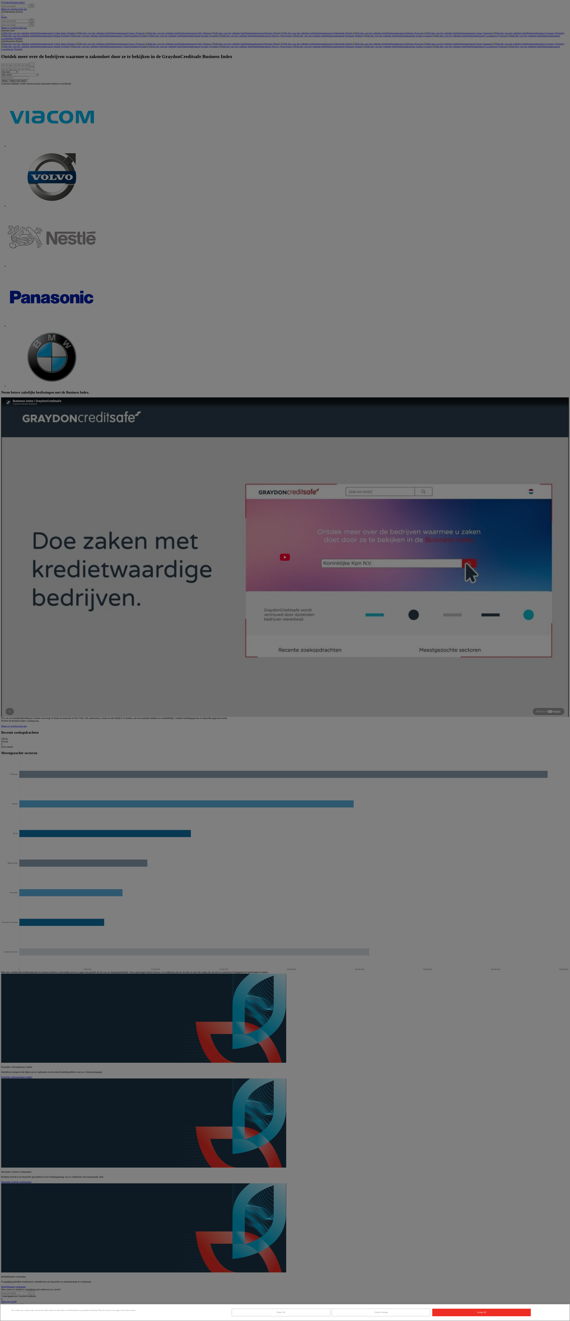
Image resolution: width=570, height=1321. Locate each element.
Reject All (281, 1312)
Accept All (481, 1312)
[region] (285, 1312)
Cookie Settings (381, 1312)
